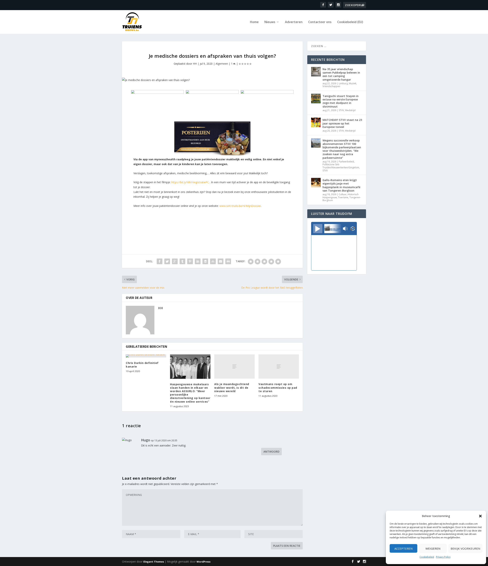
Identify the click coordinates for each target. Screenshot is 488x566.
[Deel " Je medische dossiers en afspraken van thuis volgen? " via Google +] (175, 261)
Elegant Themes (153, 561)
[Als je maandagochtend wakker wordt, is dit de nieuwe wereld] (234, 366)
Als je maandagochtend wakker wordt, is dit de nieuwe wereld (231, 387)
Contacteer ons (319, 22)
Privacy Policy (443, 557)
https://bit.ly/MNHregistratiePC (190, 182)
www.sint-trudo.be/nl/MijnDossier (240, 206)
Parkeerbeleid (346, 161)
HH (195, 63)
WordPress (203, 561)
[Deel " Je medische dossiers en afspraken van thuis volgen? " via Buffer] (205, 261)
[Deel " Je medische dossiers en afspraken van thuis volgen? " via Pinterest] (190, 261)
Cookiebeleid (427, 557)
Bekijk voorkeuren (465, 548)
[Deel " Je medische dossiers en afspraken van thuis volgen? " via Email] (220, 261)
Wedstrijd (350, 110)
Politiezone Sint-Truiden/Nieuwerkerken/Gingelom (341, 166)
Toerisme (343, 197)
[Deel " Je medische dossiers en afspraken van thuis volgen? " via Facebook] (159, 261)
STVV (341, 110)
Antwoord (271, 451)
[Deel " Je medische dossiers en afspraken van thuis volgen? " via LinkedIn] (197, 261)
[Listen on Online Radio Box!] (353, 229)
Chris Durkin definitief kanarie (142, 364)
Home (254, 22)
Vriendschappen (331, 86)
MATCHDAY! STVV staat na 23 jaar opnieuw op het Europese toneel (342, 123)
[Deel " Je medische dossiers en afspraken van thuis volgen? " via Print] (228, 261)
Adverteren (294, 22)
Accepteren (403, 548)
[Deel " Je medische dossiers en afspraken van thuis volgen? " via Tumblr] (182, 261)
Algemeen (222, 63)
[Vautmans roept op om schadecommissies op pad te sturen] (278, 366)
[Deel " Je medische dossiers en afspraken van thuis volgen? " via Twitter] (167, 261)
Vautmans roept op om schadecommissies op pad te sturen (277, 387)
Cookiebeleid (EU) (350, 22)
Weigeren (432, 548)
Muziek (352, 83)
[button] (480, 516)
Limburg (343, 83)
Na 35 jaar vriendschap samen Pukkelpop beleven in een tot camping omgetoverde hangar (341, 74)
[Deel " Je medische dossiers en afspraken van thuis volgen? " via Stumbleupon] (213, 261)
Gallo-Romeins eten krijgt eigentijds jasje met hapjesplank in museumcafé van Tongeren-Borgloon (341, 185)
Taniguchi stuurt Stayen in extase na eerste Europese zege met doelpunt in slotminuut (341, 101)
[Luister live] (317, 228)
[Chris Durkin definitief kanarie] (146, 355)
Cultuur (343, 194)
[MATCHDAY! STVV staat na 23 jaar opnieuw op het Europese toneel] (316, 122)
